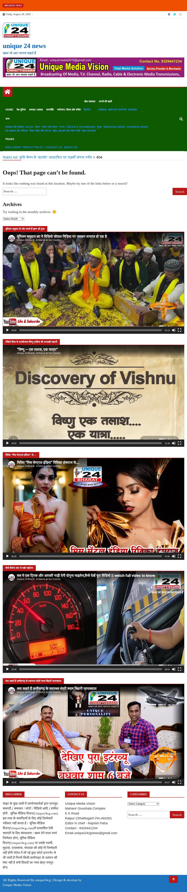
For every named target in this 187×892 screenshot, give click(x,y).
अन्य (7, 118)
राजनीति (50, 109)
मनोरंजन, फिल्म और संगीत (69, 109)
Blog (29, 126)
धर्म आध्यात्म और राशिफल (16, 130)
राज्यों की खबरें (105, 101)
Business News (137, 126)
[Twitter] (175, 14)
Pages (9, 139)
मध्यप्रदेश (132, 109)
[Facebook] (169, 14)
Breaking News (114, 126)
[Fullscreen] (179, 330)
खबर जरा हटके (89, 130)
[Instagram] (180, 14)
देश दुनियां (21, 109)
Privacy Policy (33, 147)
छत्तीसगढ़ (102, 109)
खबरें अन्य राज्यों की (117, 109)
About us (70, 147)
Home (9, 109)
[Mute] (173, 330)
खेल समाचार (89, 101)
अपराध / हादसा (36, 109)
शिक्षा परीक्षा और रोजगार (40, 130)
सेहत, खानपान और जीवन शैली (66, 130)
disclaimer (13, 147)
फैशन (37, 126)
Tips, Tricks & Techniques (77, 126)
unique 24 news (24, 46)
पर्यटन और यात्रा (49, 126)
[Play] (7, 330)
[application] (93, 283)
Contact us (53, 147)
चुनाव (99, 126)
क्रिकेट (87, 109)
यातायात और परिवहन (14, 126)
